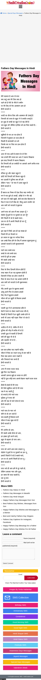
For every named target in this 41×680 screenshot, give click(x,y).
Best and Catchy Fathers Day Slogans (18, 516)
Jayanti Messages (20, 656)
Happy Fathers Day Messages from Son (19, 500)
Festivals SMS (20, 645)
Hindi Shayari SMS (20, 634)
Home (4, 13)
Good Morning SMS (20, 622)
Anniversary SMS (20, 611)
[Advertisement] (20, 38)
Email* (20, 574)
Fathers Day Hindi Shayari (13, 497)
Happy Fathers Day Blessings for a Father (19, 526)
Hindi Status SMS (20, 639)
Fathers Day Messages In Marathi (16, 493)
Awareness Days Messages (20, 651)
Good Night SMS (20, 628)
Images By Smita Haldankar (20, 589)
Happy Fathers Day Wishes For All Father (19, 529)
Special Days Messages (15, 13)
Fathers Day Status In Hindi (14, 490)
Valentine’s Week (20, 668)
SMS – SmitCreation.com (26, 676)
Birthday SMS (20, 605)
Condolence (20, 617)
